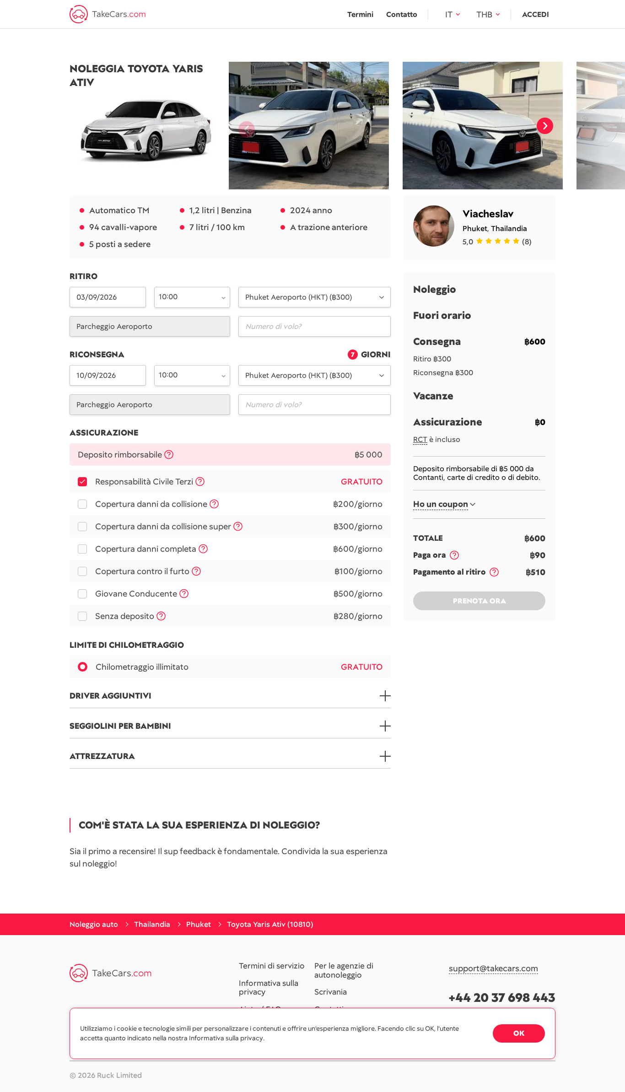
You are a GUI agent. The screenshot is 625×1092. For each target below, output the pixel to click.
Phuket (475, 228)
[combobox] (187, 296)
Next (545, 126)
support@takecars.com (493, 969)
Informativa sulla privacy (268, 988)
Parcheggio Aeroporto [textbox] (114, 326)
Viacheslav (488, 214)
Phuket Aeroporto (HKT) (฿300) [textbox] (298, 297)
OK (518, 1033)
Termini (360, 14)
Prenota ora (479, 601)
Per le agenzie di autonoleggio (343, 970)
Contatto (401, 14)
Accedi (535, 14)
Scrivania (330, 992)
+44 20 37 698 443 (502, 998)
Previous (243, 125)
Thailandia (509, 228)
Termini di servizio (272, 966)
